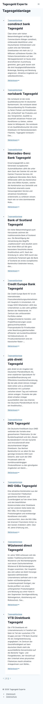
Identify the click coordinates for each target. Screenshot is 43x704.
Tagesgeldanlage (15, 20)
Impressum (10, 694)
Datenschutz (11, 697)
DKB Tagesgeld (19, 423)
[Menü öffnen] (38, 4)
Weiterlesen (13, 80)
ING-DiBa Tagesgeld (22, 486)
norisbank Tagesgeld (23, 93)
